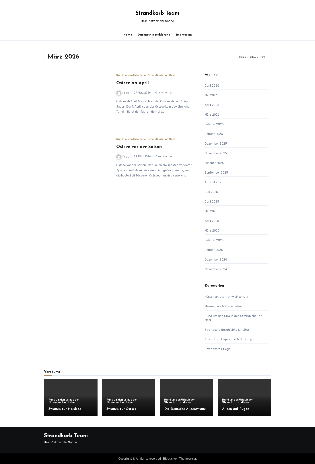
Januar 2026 (214, 134)
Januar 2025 (214, 250)
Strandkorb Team (157, 13)
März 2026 (212, 114)
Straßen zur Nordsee (64, 409)
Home (127, 34)
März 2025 (212, 230)
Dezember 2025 (216, 143)
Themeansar (187, 458)
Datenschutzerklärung (154, 34)
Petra (125, 92)
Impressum (184, 34)
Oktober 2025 (214, 163)
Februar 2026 (214, 124)
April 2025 (212, 221)
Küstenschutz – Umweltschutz (226, 296)
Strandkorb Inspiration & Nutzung (228, 339)
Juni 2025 (212, 201)
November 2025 (216, 153)
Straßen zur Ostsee (121, 409)
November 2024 (216, 269)
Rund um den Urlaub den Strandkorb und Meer (145, 75)
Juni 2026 (212, 85)
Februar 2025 (214, 240)
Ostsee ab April (132, 83)
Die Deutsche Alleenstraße (185, 409)
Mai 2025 (211, 211)
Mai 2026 (211, 95)
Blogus (168, 458)
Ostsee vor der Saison (139, 147)
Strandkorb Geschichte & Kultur (227, 329)
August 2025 (214, 182)
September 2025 (216, 172)
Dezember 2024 (216, 259)
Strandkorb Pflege (217, 349)
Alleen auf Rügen (235, 409)
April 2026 (212, 105)
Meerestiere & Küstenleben (223, 306)
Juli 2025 (211, 192)
